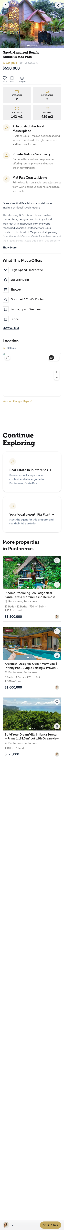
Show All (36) (11, 328)
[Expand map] (7, 357)
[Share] (58, 5)
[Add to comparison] (57, 585)
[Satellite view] (56, 357)
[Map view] (51, 357)
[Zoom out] (56, 377)
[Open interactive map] (32, 375)
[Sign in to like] (5, 78)
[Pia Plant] (57, 617)
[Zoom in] (56, 372)
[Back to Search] (6, 5)
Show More (10, 247)
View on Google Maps (16, 401)
